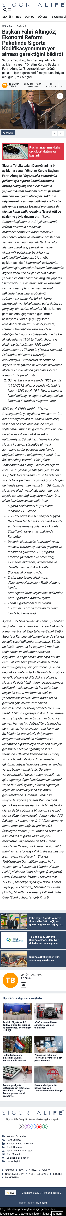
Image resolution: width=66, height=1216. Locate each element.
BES (18, 16)
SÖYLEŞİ (42, 16)
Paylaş (9, 132)
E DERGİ (57, 1174)
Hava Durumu (14, 1139)
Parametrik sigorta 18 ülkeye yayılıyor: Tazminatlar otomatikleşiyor (48, 1088)
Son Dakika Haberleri (18, 1157)
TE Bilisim (26, 978)
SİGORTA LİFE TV (14, 1174)
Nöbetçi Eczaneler (16, 1136)
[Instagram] (27, 1126)
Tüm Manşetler (15, 1154)
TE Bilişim (41, 1202)
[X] (21, 1126)
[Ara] (5, 9)
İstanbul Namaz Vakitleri (20, 1143)
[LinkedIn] (33, 1126)
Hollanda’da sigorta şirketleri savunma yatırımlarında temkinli (14, 1058)
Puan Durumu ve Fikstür (19, 1150)
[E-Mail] (23, 985)
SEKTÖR (7, 16)
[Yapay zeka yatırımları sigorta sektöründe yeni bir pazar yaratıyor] (48, 1044)
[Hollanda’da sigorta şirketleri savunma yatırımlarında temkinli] (17, 1044)
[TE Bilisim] (10, 980)
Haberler (7, 25)
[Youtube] (39, 1126)
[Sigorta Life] (34, 4)
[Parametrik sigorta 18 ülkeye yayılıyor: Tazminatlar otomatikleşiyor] (48, 1074)
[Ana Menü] (9, 9)
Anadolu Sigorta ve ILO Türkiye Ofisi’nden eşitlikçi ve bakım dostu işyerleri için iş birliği (17, 1026)
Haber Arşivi (13, 1161)
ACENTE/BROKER (38, 1174)
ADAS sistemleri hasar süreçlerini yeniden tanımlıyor (45, 1025)
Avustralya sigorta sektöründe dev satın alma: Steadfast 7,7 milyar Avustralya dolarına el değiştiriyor (16, 1090)
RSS (11, 1192)
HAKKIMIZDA (12, 1177)
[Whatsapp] (45, 1126)
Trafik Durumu (14, 1147)
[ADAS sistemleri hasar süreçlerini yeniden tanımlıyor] (48, 1011)
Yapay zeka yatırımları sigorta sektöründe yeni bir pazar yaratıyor (48, 1058)
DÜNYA (29, 16)
